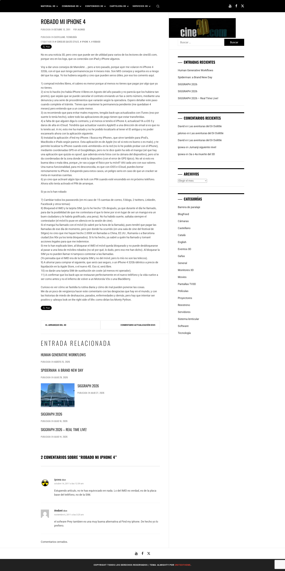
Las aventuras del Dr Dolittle (205, 126)
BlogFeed (183, 214)
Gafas (181, 256)
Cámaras (183, 221)
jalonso (81, 29)
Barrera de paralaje (189, 207)
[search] (158, 6)
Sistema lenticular (188, 319)
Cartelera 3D (118, 6)
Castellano (59, 37)
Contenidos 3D (94, 6)
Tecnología (71, 37)
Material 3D (48, 6)
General (182, 263)
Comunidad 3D (70, 6)
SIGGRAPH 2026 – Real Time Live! (64, 429)
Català (182, 235)
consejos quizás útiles (68, 41)
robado (96, 41)
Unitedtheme (183, 565)
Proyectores (185, 298)
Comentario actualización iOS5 (138, 325)
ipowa (57, 479)
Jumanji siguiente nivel (202, 147)
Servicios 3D (140, 6)
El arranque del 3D (55, 325)
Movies (182, 277)
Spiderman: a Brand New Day (62, 370)
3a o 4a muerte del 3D (202, 154)
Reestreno (184, 305)
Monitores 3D (186, 270)
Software (183, 326)
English (182, 242)
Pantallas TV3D (187, 284)
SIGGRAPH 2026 (88, 385)
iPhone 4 (86, 41)
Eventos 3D (184, 249)
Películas (183, 291)
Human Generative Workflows (63, 354)
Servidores (184, 312)
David (181, 126)
